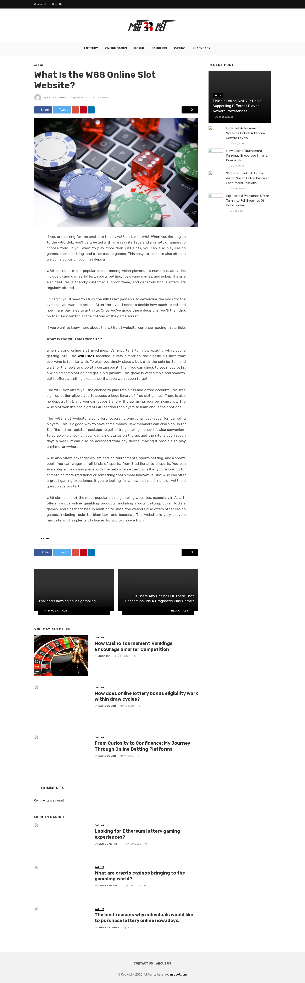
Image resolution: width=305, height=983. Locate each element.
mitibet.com (178, 974)
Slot (217, 95)
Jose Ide (104, 656)
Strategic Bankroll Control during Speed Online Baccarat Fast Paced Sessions (247, 178)
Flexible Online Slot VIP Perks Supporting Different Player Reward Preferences (237, 106)
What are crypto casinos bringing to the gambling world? (140, 875)
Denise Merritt (109, 843)
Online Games (116, 48)
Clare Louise (56, 97)
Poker (139, 48)
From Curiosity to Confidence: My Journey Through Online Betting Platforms (142, 746)
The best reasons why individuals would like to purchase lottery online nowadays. (144, 917)
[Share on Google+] (75, 109)
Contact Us (41, 4)
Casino (179, 48)
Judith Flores (109, 927)
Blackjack (201, 48)
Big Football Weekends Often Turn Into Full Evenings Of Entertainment (247, 200)
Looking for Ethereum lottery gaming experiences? (137, 833)
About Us (56, 4)
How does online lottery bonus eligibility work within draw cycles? (146, 696)
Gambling (159, 48)
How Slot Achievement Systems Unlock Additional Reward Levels (245, 133)
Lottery (91, 48)
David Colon (107, 705)
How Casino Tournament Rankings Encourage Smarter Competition (133, 646)
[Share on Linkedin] (91, 109)
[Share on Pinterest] (83, 109)
